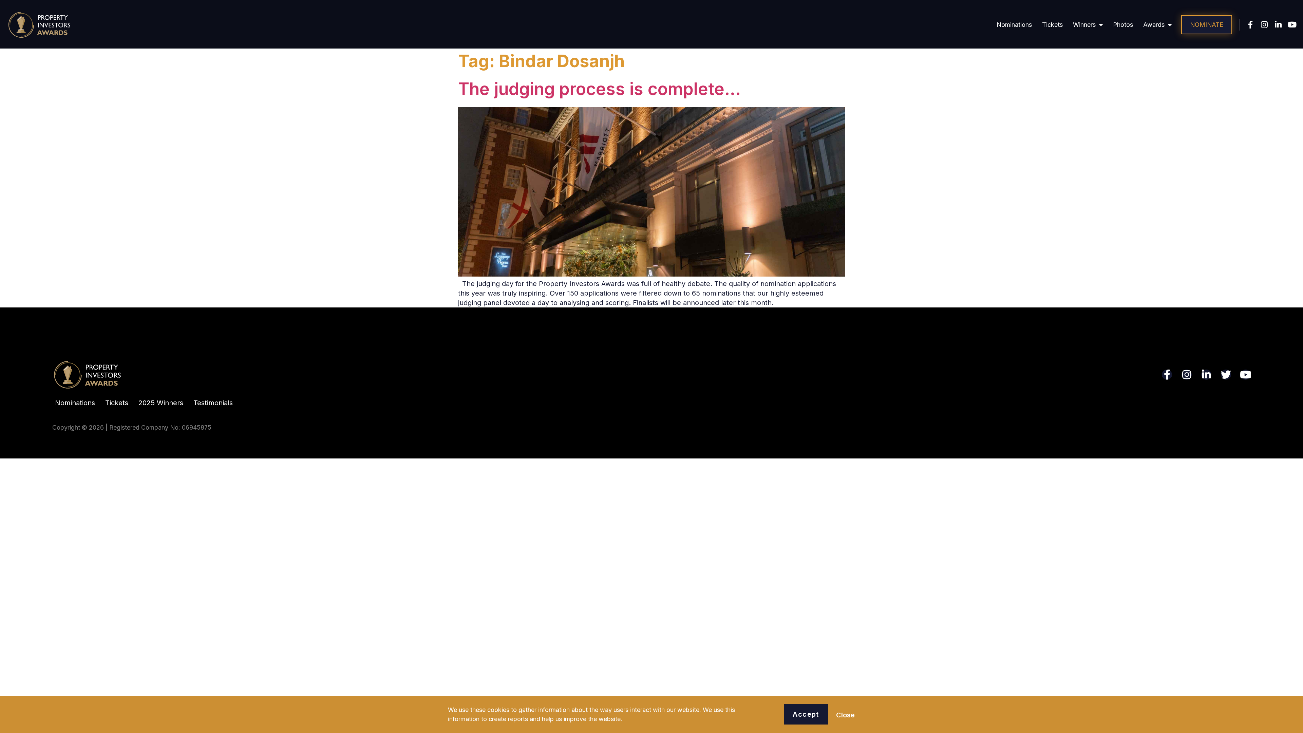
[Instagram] (1264, 25)
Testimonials (213, 403)
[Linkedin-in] (1278, 25)
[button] (1206, 24)
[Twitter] (1226, 375)
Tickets (1052, 24)
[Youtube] (1292, 25)
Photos (1123, 24)
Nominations (1014, 24)
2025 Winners (160, 403)
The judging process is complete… (599, 89)
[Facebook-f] (1250, 25)
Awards (1154, 24)
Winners (1084, 24)
